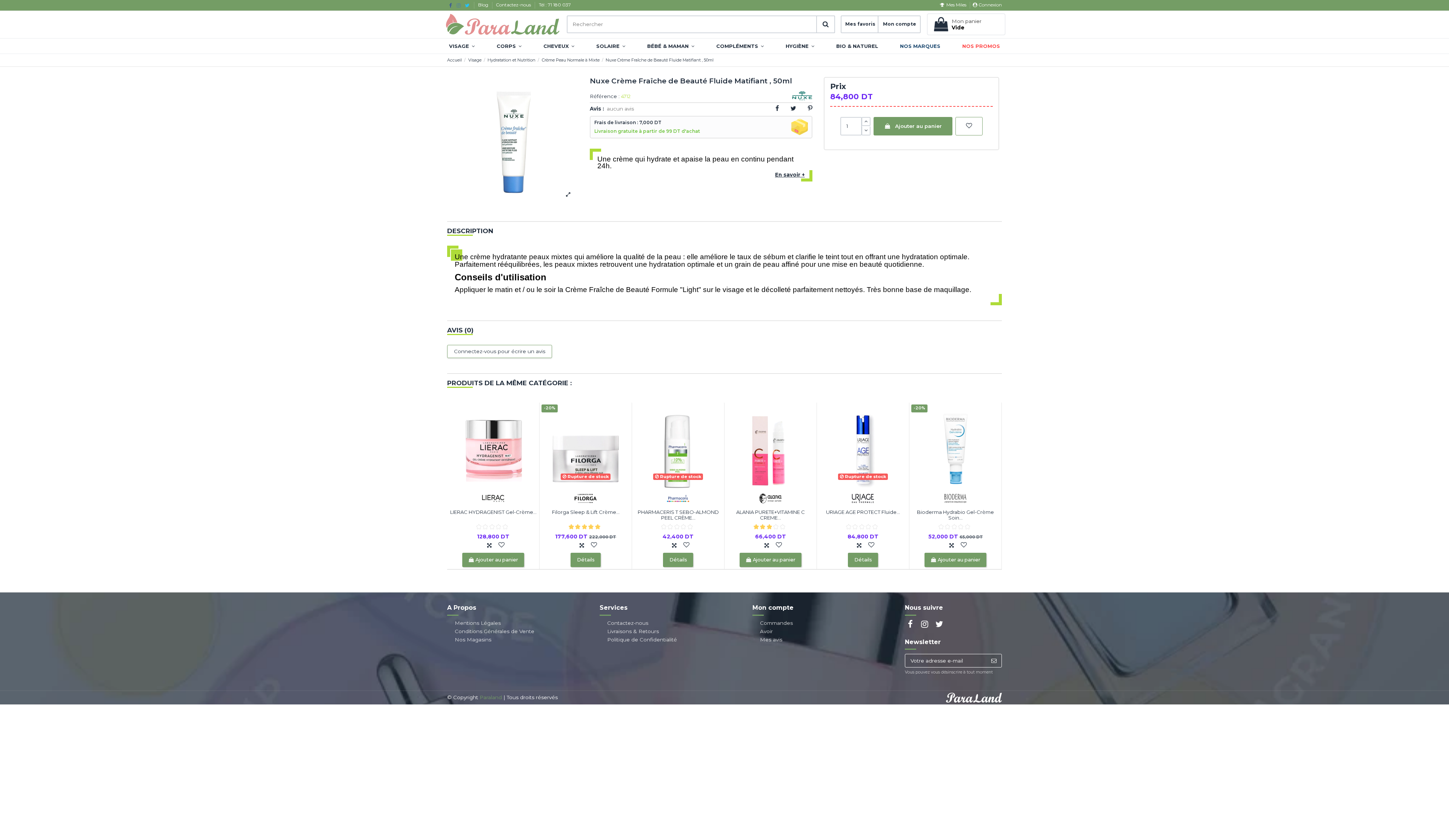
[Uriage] (863, 498)
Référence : (605, 96)
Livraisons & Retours (633, 631)
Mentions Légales (478, 623)
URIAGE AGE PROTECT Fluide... (863, 512)
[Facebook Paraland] (450, 5)
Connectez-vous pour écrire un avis (499, 351)
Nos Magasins (473, 640)
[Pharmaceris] (678, 498)
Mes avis (771, 640)
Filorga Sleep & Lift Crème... (586, 512)
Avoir (766, 631)
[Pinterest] (810, 108)
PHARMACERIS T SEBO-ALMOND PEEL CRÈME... (678, 515)
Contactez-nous (514, 5)
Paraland (491, 697)
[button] (461, 46)
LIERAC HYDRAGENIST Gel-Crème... (493, 512)
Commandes (776, 623)
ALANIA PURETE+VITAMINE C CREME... (770, 515)
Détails (586, 560)
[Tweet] (793, 108)
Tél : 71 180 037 (555, 5)
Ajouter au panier (918, 126)
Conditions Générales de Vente (494, 631)
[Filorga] (585, 498)
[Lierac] (493, 498)
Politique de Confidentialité (642, 640)
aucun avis (620, 109)
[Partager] (777, 108)
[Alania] (770, 498)
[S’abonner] (993, 660)
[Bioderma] (955, 498)
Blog (483, 5)
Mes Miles (956, 5)
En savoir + (790, 175)
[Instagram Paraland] (458, 5)
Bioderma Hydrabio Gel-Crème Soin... (955, 515)
